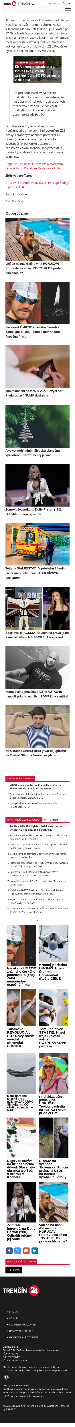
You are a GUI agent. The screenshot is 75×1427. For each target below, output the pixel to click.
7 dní (44, 819)
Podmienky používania (23, 1324)
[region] (33, 4)
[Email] (26, 1251)
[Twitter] (18, 1251)
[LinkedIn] (35, 1251)
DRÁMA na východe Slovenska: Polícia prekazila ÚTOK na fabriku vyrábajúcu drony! (39, 846)
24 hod (54, 819)
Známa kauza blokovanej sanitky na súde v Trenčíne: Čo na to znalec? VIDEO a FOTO (38, 795)
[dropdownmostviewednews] (37, 813)
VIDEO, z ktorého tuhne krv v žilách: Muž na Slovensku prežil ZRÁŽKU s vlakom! (35, 786)
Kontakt (14, 1312)
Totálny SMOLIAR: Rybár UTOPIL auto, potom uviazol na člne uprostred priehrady (36, 828)
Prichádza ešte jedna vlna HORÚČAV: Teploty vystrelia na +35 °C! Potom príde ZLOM (39, 864)
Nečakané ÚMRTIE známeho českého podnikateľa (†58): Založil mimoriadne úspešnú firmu (36, 892)
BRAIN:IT (10, 1409)
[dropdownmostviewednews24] (37, 920)
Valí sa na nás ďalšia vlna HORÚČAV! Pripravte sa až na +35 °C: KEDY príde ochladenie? (39, 910)
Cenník (13, 1318)
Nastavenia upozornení (24, 1337)
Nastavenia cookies (21, 1331)
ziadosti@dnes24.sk (57, 1370)
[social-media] (6, 1377)
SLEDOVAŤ (14, 1270)
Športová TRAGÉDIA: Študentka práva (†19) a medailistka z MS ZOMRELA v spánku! (34, 873)
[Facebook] (9, 1251)
